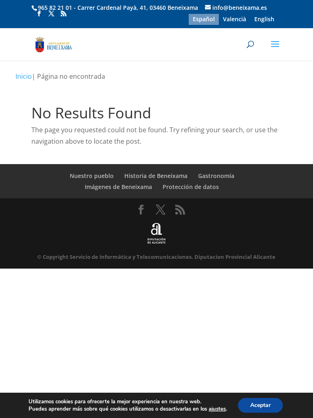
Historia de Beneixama (155, 176)
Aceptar (260, 405)
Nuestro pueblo (92, 176)
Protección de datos (191, 187)
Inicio (23, 76)
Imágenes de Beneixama (118, 187)
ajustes (217, 409)
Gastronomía (216, 176)
